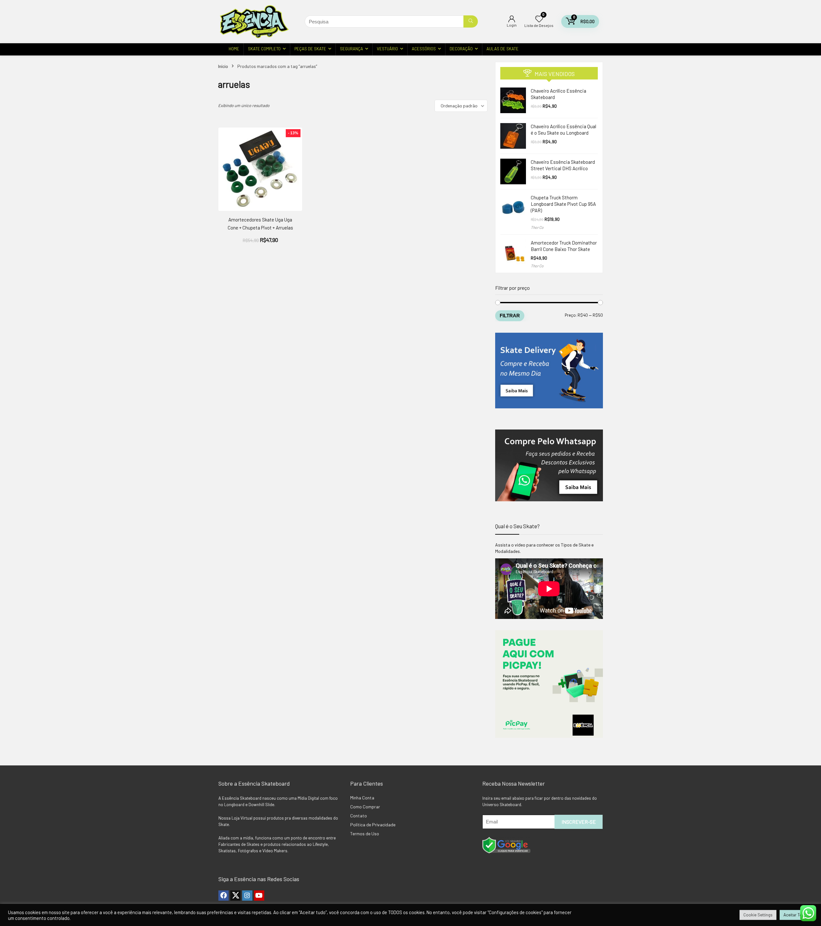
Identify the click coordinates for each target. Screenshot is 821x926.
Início (223, 66)
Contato (358, 815)
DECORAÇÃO (461, 48)
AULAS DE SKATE (503, 48)
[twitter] (235, 895)
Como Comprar (365, 806)
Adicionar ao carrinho (260, 247)
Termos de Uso (364, 833)
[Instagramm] (247, 895)
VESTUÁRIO (387, 48)
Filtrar (510, 315)
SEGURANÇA (351, 48)
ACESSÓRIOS (424, 48)
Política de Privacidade (372, 824)
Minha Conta (362, 797)
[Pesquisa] (470, 21)
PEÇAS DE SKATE (310, 48)
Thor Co (537, 227)
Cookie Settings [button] (758, 914)
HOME (234, 48)
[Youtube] (259, 895)
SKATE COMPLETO (264, 48)
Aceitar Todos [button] (796, 914)
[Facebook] (223, 895)
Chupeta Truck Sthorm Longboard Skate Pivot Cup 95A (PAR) (563, 204)
